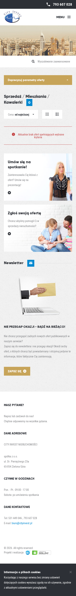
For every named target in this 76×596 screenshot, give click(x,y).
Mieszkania (36, 96)
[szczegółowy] (57, 114)
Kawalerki (17, 102)
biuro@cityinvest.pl (22, 523)
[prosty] (47, 114)
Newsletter (14, 262)
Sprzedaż (12, 96)
